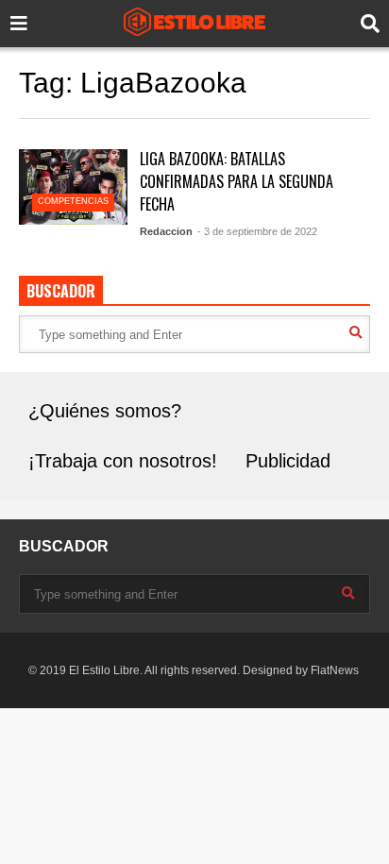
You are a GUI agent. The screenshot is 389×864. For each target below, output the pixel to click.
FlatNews (335, 670)
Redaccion (166, 231)
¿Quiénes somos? (104, 410)
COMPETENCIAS (73, 201)
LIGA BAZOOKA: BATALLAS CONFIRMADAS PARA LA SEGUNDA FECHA (236, 181)
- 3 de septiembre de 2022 (257, 231)
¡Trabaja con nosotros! (122, 460)
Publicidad (287, 460)
